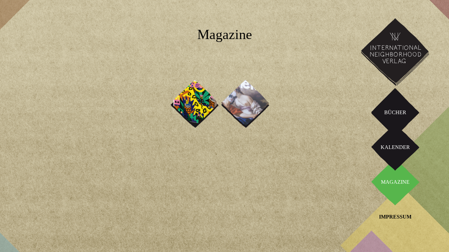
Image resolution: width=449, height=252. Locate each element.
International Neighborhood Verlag (392, 23)
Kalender (395, 147)
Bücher (395, 112)
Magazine (395, 182)
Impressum (395, 217)
